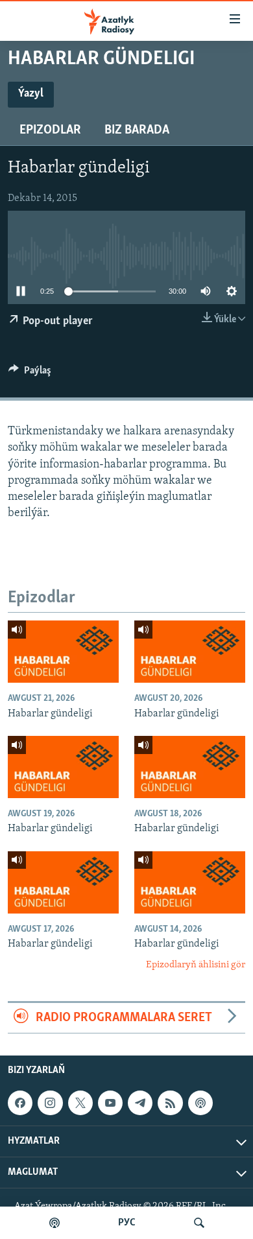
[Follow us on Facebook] (20, 1103)
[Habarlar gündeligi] (63, 651)
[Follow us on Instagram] (50, 1103)
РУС (127, 1223)
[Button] (29, 373)
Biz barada (136, 130)
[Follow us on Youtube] (110, 1103)
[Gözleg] (199, 1223)
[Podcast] (200, 1103)
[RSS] (170, 1103)
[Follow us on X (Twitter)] (80, 1103)
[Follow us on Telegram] (140, 1103)
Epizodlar (50, 130)
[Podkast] (54, 1223)
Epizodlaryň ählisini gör (195, 965)
